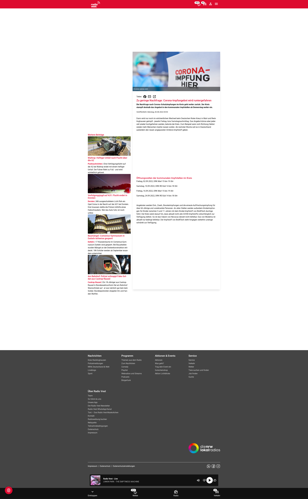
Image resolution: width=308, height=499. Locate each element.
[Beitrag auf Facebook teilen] (144, 96)
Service (192, 360)
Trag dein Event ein (163, 367)
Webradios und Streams (131, 373)
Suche (191, 377)
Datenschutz (93, 429)
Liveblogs (92, 370)
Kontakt (91, 416)
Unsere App (92, 402)
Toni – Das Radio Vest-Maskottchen (103, 412)
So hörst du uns (94, 399)
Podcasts (125, 377)
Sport (90, 373)
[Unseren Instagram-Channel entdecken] (218, 466)
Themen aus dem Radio (131, 360)
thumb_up (214, 480)
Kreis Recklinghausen (97, 360)
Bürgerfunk (126, 380)
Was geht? (159, 363)
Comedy (124, 367)
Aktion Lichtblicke (162, 373)
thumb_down (204, 480)
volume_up (198, 480)
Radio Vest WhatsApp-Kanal (100, 409)
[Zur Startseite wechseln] (95, 4)
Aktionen (158, 360)
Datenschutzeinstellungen (124, 466)
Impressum (92, 433)
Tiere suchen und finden (199, 370)
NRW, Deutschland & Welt (98, 367)
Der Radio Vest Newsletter (99, 406)
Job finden (193, 373)
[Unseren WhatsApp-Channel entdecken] (209, 466)
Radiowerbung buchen (97, 419)
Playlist (124, 370)
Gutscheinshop (161, 370)
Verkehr (192, 363)
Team (90, 396)
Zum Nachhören (128, 363)
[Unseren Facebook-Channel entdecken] (213, 466)
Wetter (191, 367)
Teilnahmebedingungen (98, 426)
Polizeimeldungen (95, 363)
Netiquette (92, 422)
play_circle (209, 480)
